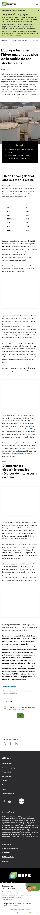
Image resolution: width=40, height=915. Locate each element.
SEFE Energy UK (7, 844)
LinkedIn (16, 743)
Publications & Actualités (18, 40)
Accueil (4, 40)
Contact (4, 780)
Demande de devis (8, 785)
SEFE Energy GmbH (8, 857)
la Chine (31, 429)
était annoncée (14, 451)
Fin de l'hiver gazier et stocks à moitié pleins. (20, 151)
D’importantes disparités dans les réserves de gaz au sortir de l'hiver (19, 157)
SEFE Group (5, 861)
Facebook (10, 743)
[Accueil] (9, 4)
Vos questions (6, 776)
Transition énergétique (9, 768)
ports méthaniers (8, 575)
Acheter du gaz (6, 763)
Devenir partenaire (8, 793)
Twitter (5, 743)
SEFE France (6, 852)
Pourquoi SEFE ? (7, 772)
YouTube (9, 801)
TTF (35, 555)
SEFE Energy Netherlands (10, 848)
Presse (4, 789)
